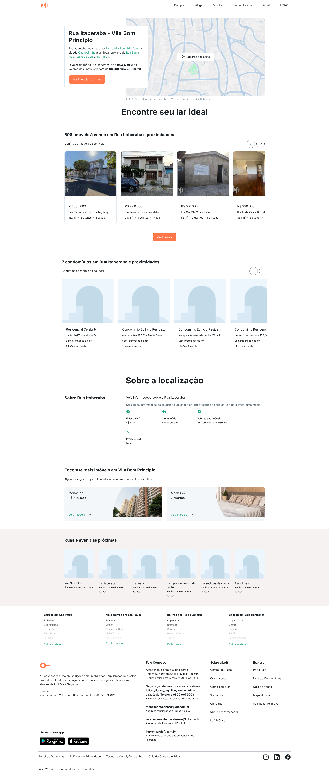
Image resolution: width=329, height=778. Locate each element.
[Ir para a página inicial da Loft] (46, 5)
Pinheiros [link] (49, 620)
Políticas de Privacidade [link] (85, 756)
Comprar (180, 5)
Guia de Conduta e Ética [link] (164, 756)
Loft (128, 99)
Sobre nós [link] (216, 695)
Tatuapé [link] (48, 637)
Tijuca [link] (170, 637)
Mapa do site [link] (261, 695)
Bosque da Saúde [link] (115, 629)
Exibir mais (51, 644)
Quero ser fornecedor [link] (224, 712)
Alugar (199, 5)
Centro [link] (171, 629)
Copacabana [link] (174, 620)
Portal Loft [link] (259, 669)
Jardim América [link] (238, 637)
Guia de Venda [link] (262, 686)
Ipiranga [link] (233, 629)
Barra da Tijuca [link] (175, 633)
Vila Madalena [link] (113, 637)
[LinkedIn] (277, 757)
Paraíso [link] (233, 633)
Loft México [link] (218, 720)
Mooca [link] (109, 624)
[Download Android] (52, 741)
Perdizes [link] (49, 629)
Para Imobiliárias (242, 5)
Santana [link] (110, 620)
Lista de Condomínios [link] (267, 678)
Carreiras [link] (216, 703)
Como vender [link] (219, 678)
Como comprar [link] (220, 686)
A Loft (267, 5)
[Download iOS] (78, 741)
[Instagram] (266, 757)
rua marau (102, 56)
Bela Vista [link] (49, 633)
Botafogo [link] (172, 624)
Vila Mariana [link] (51, 624)
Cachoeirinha (160, 99)
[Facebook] (288, 757)
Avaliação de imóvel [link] (266, 703)
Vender (217, 5)
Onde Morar (141, 99)
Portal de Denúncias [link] (51, 756)
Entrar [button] (284, 5)
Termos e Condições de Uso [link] (124, 756)
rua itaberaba (84, 56)
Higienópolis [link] (112, 633)
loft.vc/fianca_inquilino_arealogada (169, 690)
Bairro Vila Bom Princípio (122, 48)
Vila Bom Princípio (181, 99)
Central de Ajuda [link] (221, 669)
